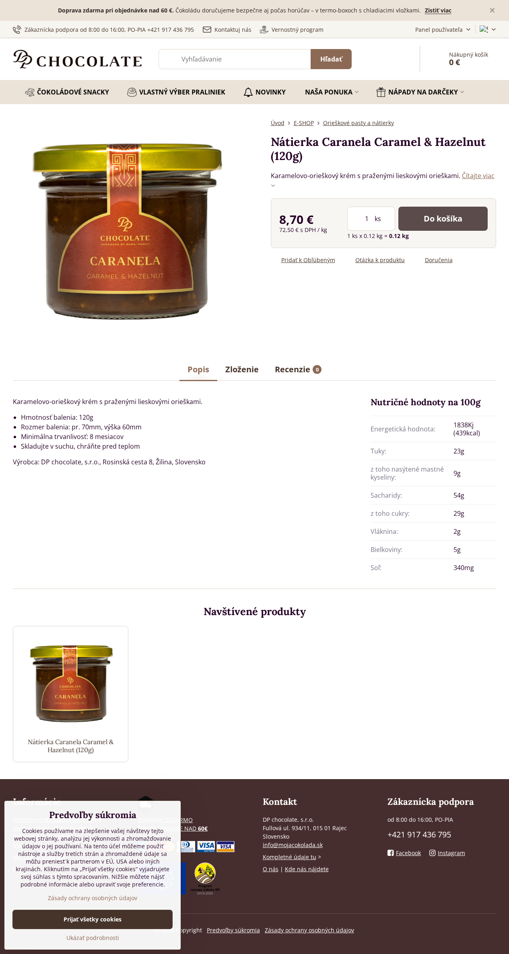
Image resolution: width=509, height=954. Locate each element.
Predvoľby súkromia (233, 930)
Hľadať (331, 59)
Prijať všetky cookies (93, 919)
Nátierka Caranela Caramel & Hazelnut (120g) (70, 746)
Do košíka (443, 218)
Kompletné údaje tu (289, 857)
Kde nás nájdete (307, 869)
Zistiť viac (438, 10)
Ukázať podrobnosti (92, 938)
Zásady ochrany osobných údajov (309, 930)
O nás (270, 869)
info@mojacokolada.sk (293, 845)
